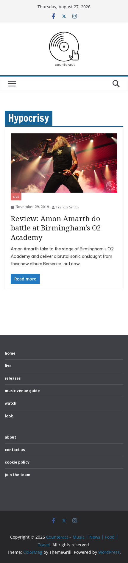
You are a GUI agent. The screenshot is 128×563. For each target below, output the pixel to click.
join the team (17, 474)
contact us (15, 449)
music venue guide (22, 390)
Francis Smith (67, 207)
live (16, 196)
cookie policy (17, 462)
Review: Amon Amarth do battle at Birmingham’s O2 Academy (56, 227)
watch (10, 403)
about (10, 437)
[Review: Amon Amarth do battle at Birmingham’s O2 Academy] (64, 163)
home (10, 353)
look (9, 416)
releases (13, 378)
